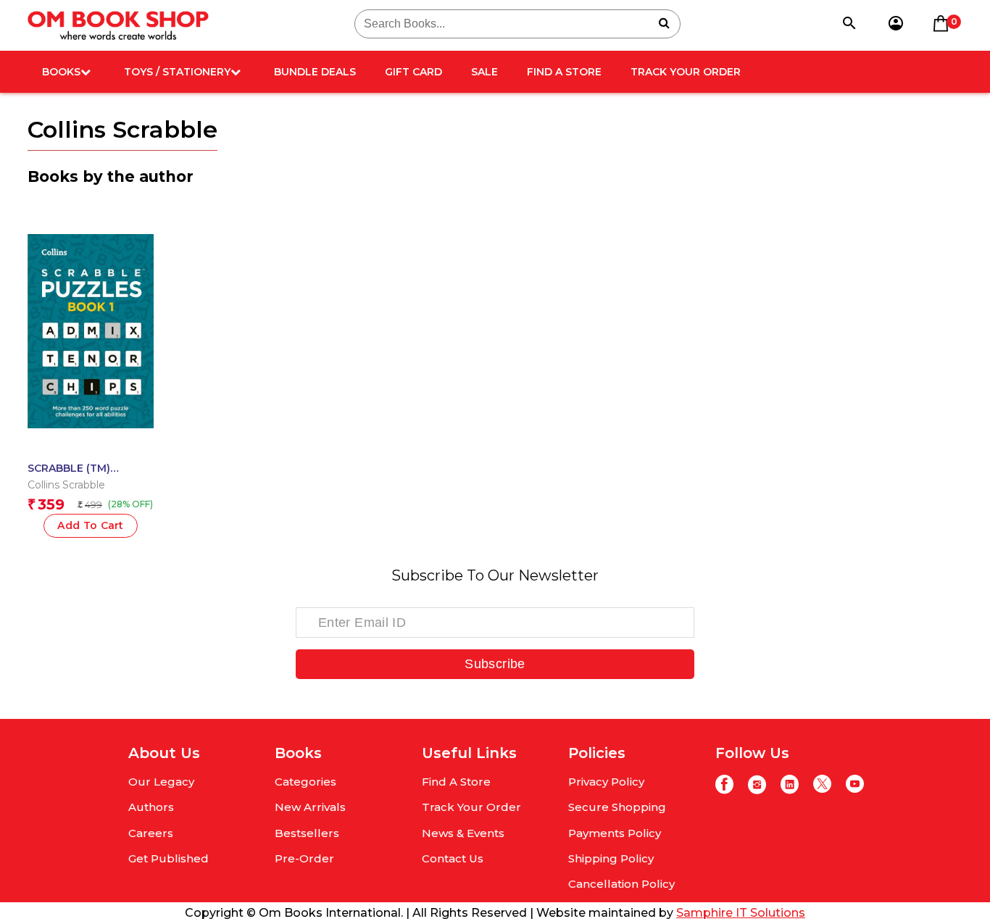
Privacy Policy (606, 781)
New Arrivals (310, 807)
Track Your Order (686, 71)
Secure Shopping (617, 807)
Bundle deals (315, 71)
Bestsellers (307, 833)
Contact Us (452, 858)
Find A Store (564, 71)
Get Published (168, 858)
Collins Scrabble (66, 484)
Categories (305, 781)
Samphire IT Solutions (740, 913)
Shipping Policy (611, 858)
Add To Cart (90, 525)
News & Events (463, 833)
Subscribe (495, 664)
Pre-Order (304, 858)
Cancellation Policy (621, 884)
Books (61, 71)
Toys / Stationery (177, 71)
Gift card (413, 71)
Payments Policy (614, 833)
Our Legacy (161, 781)
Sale (484, 71)
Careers (150, 833)
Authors (151, 807)
